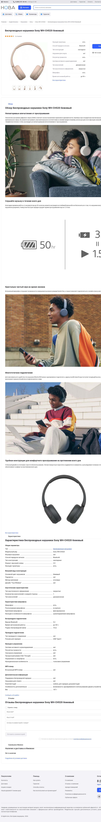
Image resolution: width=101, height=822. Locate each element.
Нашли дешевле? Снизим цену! (11, 790)
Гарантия (82, 2)
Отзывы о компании (71, 784)
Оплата (90, 2)
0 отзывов (18, 36)
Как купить (36, 780)
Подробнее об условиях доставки (16, 758)
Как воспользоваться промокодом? (45, 790)
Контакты (4, 780)
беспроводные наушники (62, 549)
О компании (69, 780)
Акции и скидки (6, 787)
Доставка (73, 2)
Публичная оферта (71, 797)
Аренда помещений (71, 787)
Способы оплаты (38, 787)
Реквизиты (68, 790)
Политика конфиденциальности (75, 794)
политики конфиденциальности (82, 739)
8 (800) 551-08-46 (21, 2)
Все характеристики (59, 80)
